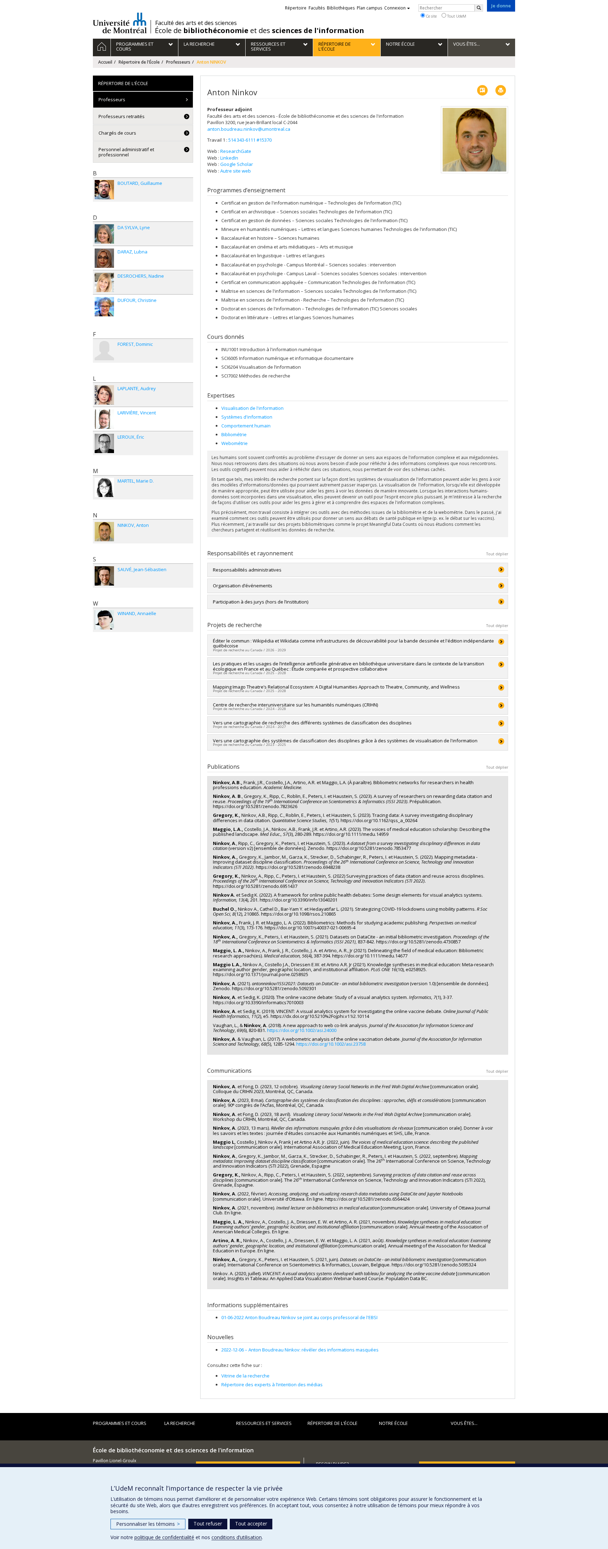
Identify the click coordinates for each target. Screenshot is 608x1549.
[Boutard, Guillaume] (104, 189)
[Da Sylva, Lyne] (104, 234)
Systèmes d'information (246, 417)
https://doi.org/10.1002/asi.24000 (301, 1030)
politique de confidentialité (164, 1537)
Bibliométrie (234, 434)
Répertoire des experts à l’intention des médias (272, 1384)
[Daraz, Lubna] (104, 258)
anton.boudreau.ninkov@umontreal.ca (248, 129)
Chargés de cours (117, 133)
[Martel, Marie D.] (104, 487)
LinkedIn (229, 158)
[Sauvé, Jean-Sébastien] (104, 576)
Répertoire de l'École (139, 62)
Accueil (105, 62)
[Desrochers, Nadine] (104, 282)
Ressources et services (264, 1423)
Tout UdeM (456, 16)
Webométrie (234, 443)
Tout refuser (208, 1523)
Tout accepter (251, 1523)
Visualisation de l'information (252, 408)
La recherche (179, 1423)
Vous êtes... (464, 1423)
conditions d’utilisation (236, 1537)
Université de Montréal (120, 22)
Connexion (395, 8)
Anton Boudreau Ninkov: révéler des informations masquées (300, 1350)
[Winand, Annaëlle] (104, 620)
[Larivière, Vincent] (104, 419)
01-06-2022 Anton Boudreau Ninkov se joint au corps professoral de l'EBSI (299, 1317)
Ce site (431, 16)
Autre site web (235, 171)
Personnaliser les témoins (148, 1524)
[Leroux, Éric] (104, 443)
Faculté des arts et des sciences (196, 23)
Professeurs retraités (122, 116)
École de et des (259, 30)
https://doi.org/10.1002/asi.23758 (331, 1044)
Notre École (393, 1423)
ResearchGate (235, 151)
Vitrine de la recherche (245, 1376)
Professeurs (178, 62)
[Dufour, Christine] (104, 306)
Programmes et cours (119, 1423)
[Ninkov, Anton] (104, 531)
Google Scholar (236, 164)
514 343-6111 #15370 (250, 140)
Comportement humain (246, 425)
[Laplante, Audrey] (104, 395)
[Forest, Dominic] (104, 350)
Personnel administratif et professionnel (126, 151)
